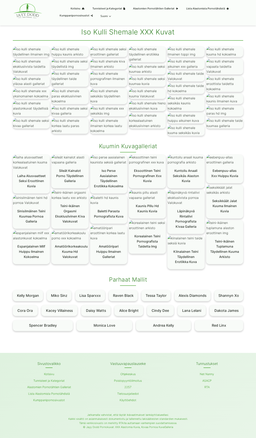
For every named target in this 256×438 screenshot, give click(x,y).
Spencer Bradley (43, 325)
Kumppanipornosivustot (75, 15)
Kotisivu (76, 8)
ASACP (207, 380)
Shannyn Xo (228, 295)
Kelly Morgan (28, 295)
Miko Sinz (59, 295)
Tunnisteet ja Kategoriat (107, 8)
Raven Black (123, 295)
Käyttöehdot (128, 400)
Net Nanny (207, 374)
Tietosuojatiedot (128, 393)
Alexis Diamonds (192, 295)
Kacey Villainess (59, 310)
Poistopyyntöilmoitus (128, 380)
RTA (207, 387)
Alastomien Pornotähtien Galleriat (154, 8)
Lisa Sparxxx (90, 295)
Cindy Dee (160, 310)
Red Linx (219, 325)
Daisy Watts (96, 310)
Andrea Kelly (163, 325)
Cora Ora (25, 310)
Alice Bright (129, 310)
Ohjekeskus (128, 374)
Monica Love (104, 325)
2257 (127, 387)
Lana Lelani (191, 310)
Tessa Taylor (156, 295)
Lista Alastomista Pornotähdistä (206, 8)
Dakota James (226, 310)
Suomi (104, 16)
